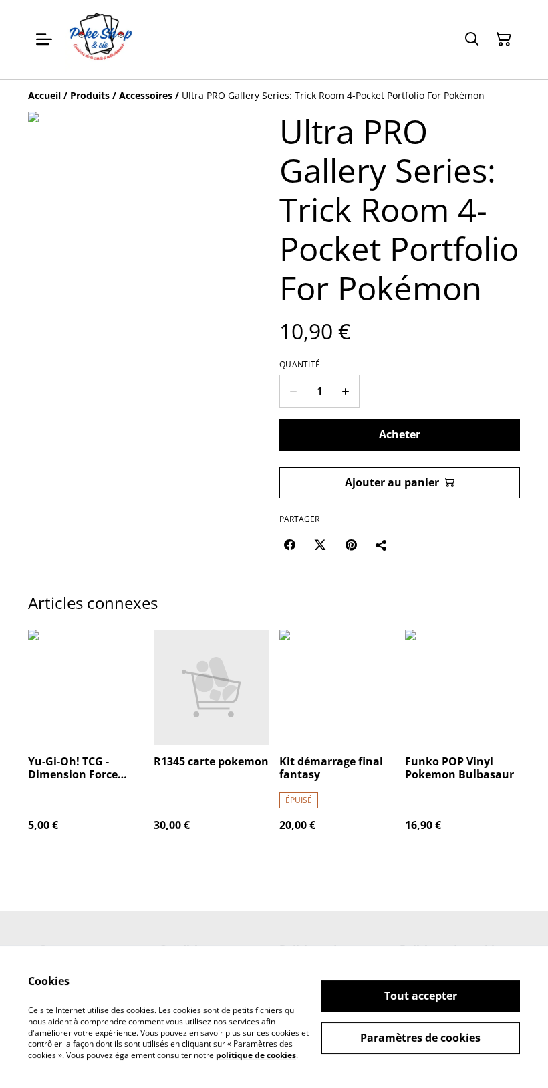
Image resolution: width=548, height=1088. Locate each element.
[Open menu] (44, 39)
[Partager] (382, 545)
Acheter (399, 434)
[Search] (472, 39)
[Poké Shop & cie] (101, 39)
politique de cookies (256, 1055)
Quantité (299, 364)
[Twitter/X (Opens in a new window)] (320, 545)
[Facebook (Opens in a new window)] (289, 545)
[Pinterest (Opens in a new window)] (351, 545)
